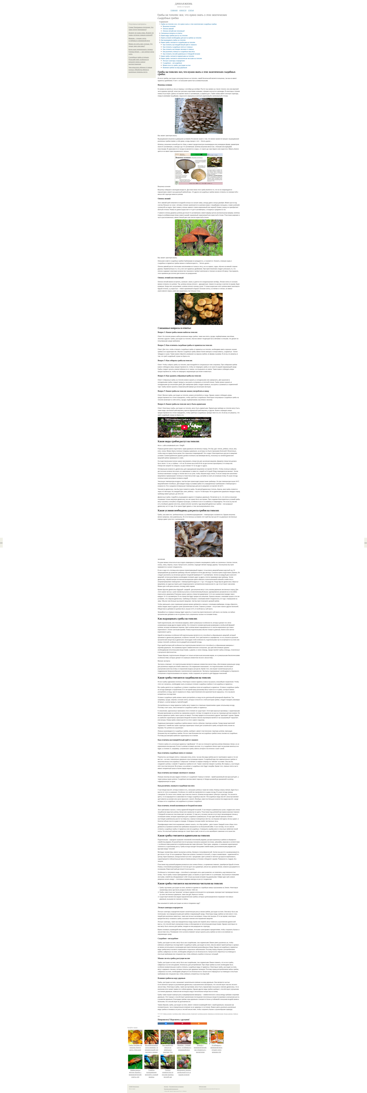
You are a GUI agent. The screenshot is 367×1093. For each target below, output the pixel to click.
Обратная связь (202, 1086)
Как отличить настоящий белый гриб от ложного (180, 45)
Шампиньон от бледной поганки (215, 1014)
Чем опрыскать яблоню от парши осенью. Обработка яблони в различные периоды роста (140, 70)
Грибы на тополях (167, 1014)
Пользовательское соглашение (176, 1086)
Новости (182, 10)
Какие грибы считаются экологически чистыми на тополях (181, 58)
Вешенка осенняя (169, 26)
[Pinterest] (182, 1023)
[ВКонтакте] (166, 1023)
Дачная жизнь (183, 3)
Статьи (191, 10)
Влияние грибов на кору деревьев (175, 67)
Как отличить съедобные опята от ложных (178, 47)
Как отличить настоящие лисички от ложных (178, 49)
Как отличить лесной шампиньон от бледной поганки (181, 54)
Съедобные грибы (176, 1014)
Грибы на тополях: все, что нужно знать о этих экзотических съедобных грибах (189, 24)
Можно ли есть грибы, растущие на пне (177, 65)
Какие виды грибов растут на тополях (174, 35)
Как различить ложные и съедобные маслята (179, 51)
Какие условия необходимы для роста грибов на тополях (181, 38)
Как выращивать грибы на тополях (173, 40)
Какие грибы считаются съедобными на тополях (178, 42)
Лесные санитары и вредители (174, 61)
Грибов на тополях (186, 1014)
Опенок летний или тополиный (173, 31)
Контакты (166, 1086)
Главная (174, 10)
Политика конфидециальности (171, 1089)
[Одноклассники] (199, 1023)
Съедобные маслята (202, 1014)
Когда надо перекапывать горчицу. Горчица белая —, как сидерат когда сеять (141, 52)
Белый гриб (194, 1014)
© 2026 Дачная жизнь (134, 1086)
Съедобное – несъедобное (172, 63)
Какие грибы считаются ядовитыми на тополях (177, 56)
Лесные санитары (228, 1014)
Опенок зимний (168, 28)
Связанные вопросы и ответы (171, 33)
